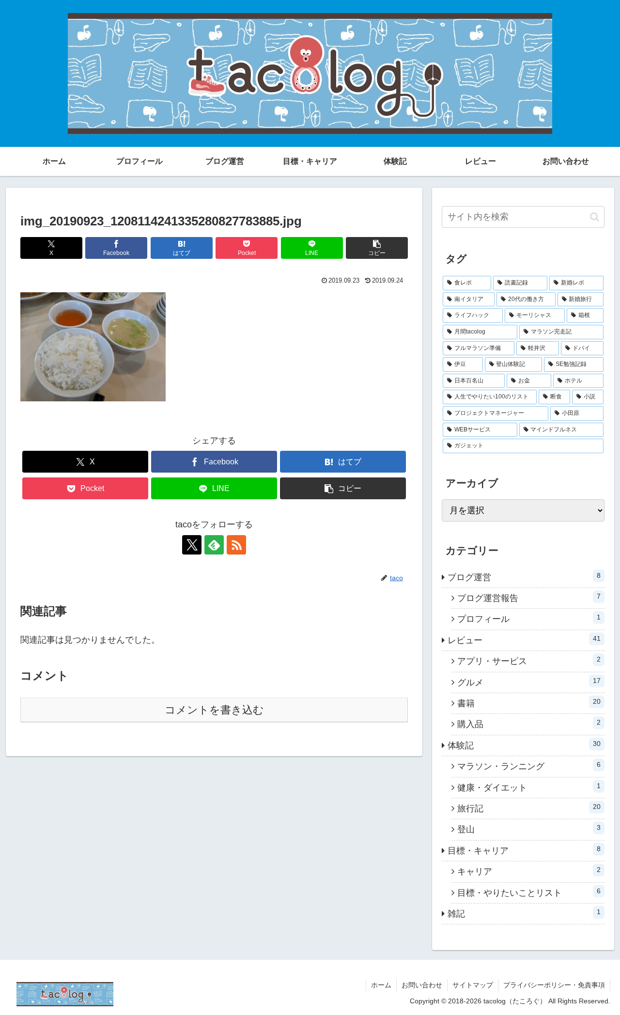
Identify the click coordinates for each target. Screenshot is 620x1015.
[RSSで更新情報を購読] (236, 545)
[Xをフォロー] (192, 545)
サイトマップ (472, 985)
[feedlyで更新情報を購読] (214, 545)
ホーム (381, 985)
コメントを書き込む (214, 710)
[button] (377, 248)
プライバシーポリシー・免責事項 (554, 985)
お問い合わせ (422, 985)
